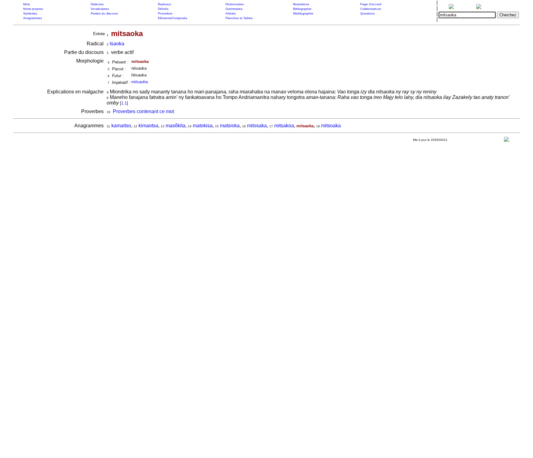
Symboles (30, 13)
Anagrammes (32, 18)
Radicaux (164, 4)
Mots (26, 4)
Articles (230, 13)
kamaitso (121, 125)
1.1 (124, 103)
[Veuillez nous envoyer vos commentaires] (506, 140)
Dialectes (97, 4)
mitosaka (257, 125)
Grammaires (233, 8)
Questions (367, 13)
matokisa (203, 125)
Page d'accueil (370, 4)
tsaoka (117, 43)
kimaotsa (148, 125)
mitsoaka (331, 125)
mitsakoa (284, 125)
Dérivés (163, 8)
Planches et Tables (239, 18)
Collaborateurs (370, 8)
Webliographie (303, 13)
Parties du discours (104, 13)
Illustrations (301, 4)
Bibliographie (302, 8)
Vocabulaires (100, 8)
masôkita (175, 125)
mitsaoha (139, 82)
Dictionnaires (234, 4)
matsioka (230, 125)
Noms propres (33, 8)
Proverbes (165, 13)
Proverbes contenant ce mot (143, 111)
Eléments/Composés (172, 18)
